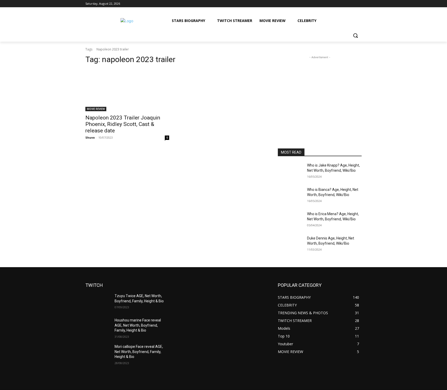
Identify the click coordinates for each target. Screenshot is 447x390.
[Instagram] (337, 4)
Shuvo (90, 137)
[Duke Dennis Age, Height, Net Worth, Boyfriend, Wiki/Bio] (290, 244)
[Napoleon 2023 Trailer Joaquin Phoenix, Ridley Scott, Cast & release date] (127, 90)
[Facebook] (330, 4)
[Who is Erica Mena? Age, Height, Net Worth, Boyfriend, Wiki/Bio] (290, 220)
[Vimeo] (351, 4)
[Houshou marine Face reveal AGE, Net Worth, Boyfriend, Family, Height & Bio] (97, 326)
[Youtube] (359, 4)
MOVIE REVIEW (96, 109)
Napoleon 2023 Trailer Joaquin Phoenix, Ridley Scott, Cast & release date (122, 124)
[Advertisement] (320, 92)
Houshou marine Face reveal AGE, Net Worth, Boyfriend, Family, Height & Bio (138, 325)
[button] (355, 35)
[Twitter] (344, 4)
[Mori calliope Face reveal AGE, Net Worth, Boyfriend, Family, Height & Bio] (97, 353)
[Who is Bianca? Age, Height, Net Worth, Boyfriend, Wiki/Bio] (290, 196)
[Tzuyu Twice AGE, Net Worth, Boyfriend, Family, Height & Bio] (97, 302)
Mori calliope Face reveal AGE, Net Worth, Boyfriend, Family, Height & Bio (139, 351)
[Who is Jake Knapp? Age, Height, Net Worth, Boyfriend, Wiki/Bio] (290, 172)
